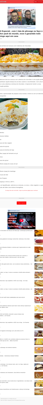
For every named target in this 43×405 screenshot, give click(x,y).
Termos (13, 400)
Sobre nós (2, 400)
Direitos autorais (22, 400)
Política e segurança (8, 400)
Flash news (40, 1)
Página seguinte (21, 202)
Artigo (35, 1)
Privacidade (17, 400)
